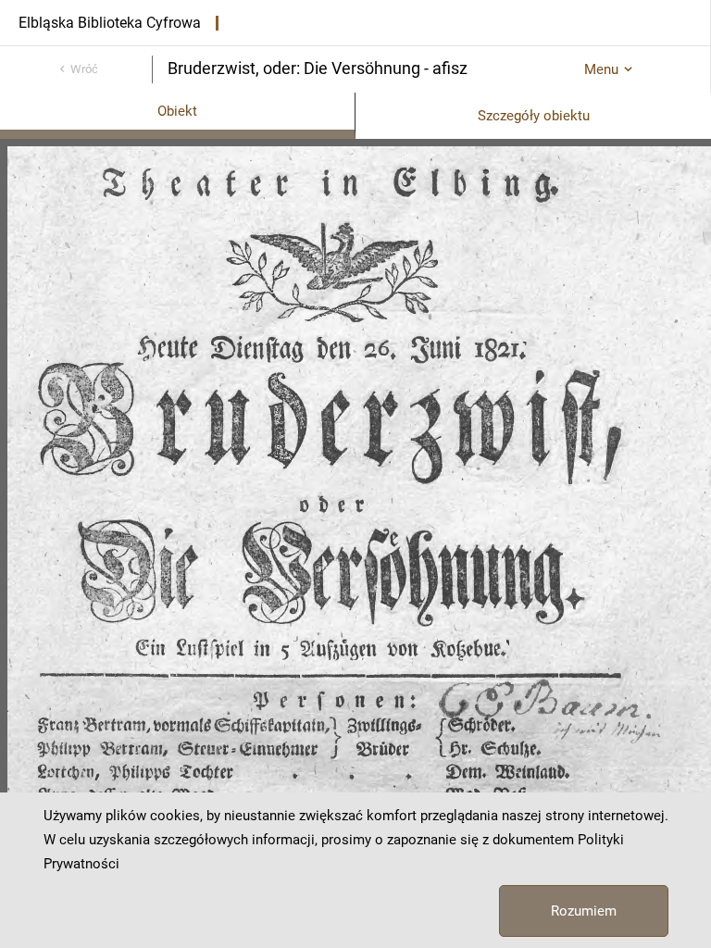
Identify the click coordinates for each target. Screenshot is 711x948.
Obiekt (177, 111)
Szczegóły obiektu (534, 115)
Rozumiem (584, 911)
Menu (601, 69)
